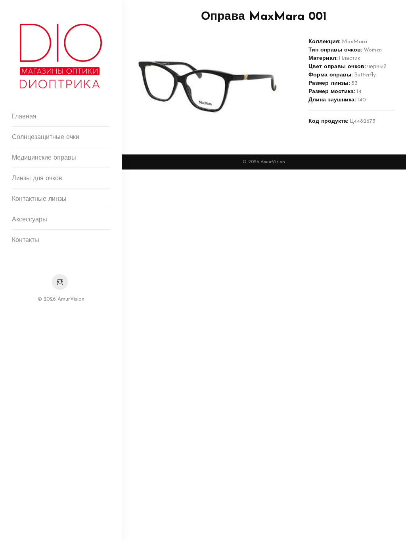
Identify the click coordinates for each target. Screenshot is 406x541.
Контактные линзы (39, 199)
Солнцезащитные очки (45, 137)
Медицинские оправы (44, 158)
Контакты (25, 240)
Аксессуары (29, 220)
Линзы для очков (37, 178)
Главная (24, 117)
